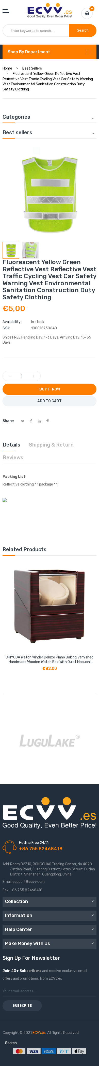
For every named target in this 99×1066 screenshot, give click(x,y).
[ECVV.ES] (49, 8)
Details (11, 445)
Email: (7, 882)
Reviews (13, 457)
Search (11, 1043)
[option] (11, 250)
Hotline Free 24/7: (34, 843)
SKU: (6, 328)
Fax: (6, 890)
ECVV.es (39, 1033)
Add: (6, 864)
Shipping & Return (51, 445)
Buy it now (49, 389)
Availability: (12, 322)
